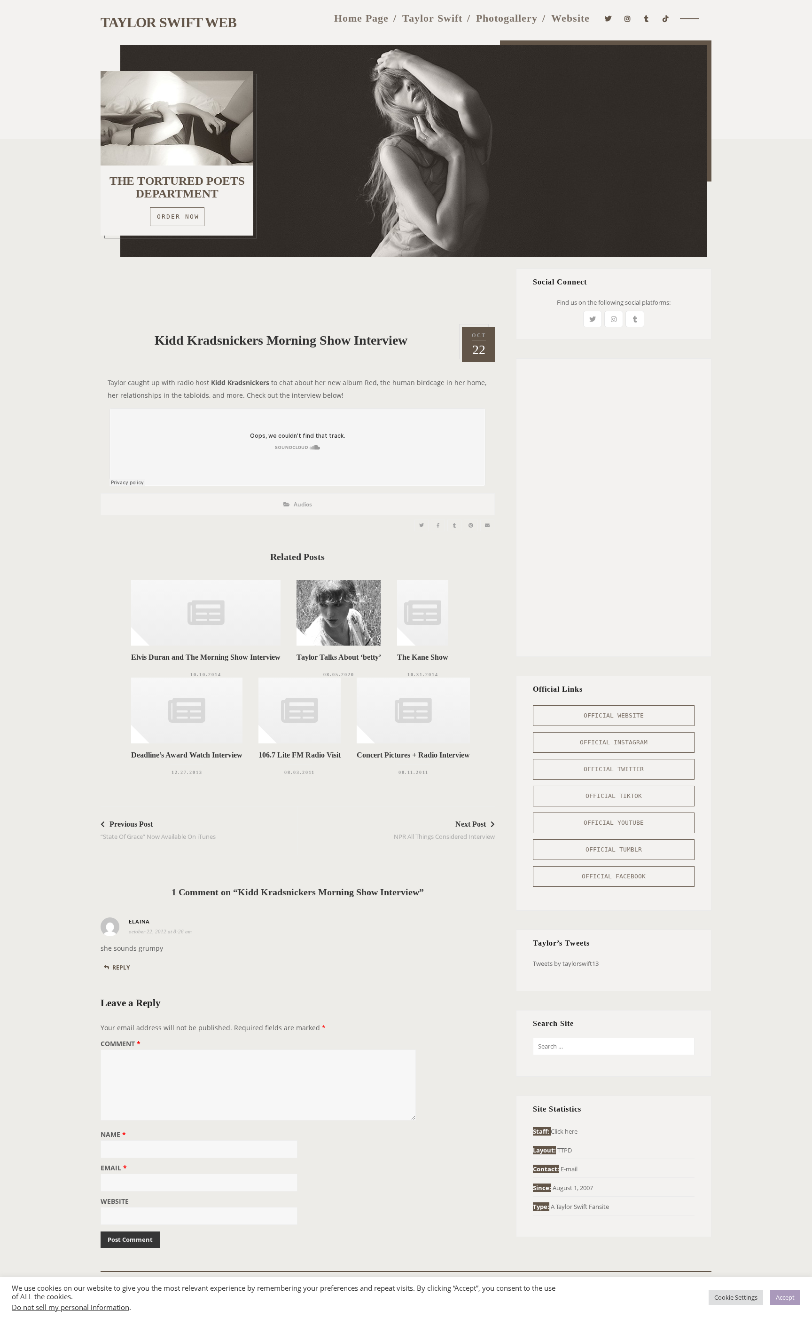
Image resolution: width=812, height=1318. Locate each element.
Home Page (361, 18)
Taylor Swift (432, 18)
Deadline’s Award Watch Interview (186, 755)
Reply (121, 967)
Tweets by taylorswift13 (566, 963)
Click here (564, 1131)
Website (570, 18)
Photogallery (507, 18)
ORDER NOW (178, 216)
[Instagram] (627, 18)
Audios (303, 504)
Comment (121, 1044)
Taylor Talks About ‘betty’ (339, 657)
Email (114, 1168)
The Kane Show (422, 657)
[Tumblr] (647, 18)
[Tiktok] (665, 18)
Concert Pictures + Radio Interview (413, 755)
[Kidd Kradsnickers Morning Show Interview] (421, 525)
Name (113, 1135)
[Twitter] (608, 18)
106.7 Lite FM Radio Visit (299, 755)
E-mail (569, 1169)
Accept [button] (785, 1297)
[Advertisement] (297, 289)
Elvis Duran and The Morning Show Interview (206, 657)
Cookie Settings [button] (735, 1297)
